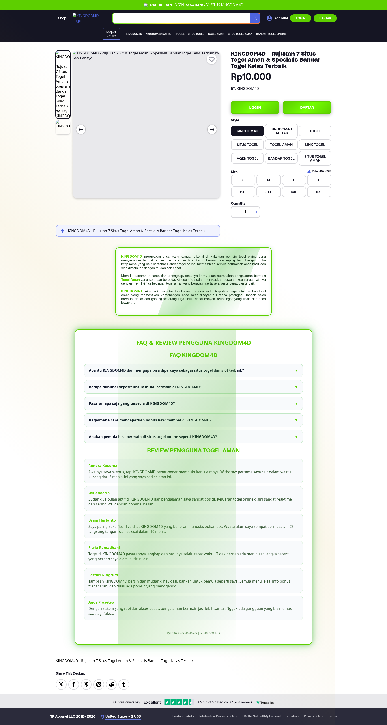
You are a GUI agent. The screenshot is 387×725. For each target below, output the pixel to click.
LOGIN (300, 18)
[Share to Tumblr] (123, 684)
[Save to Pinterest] (98, 684)
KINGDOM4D (131, 256)
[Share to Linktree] (86, 684)
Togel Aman (130, 279)
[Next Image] (212, 129)
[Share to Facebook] (73, 684)
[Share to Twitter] (61, 684)
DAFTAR (325, 18)
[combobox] (181, 18)
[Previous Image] (81, 129)
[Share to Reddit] (111, 684)
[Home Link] (88, 18)
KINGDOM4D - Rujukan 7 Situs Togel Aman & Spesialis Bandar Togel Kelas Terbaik (125, 660)
